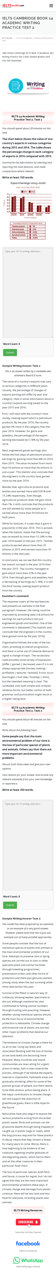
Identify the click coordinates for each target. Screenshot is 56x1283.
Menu (51, 5)
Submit (10, 352)
